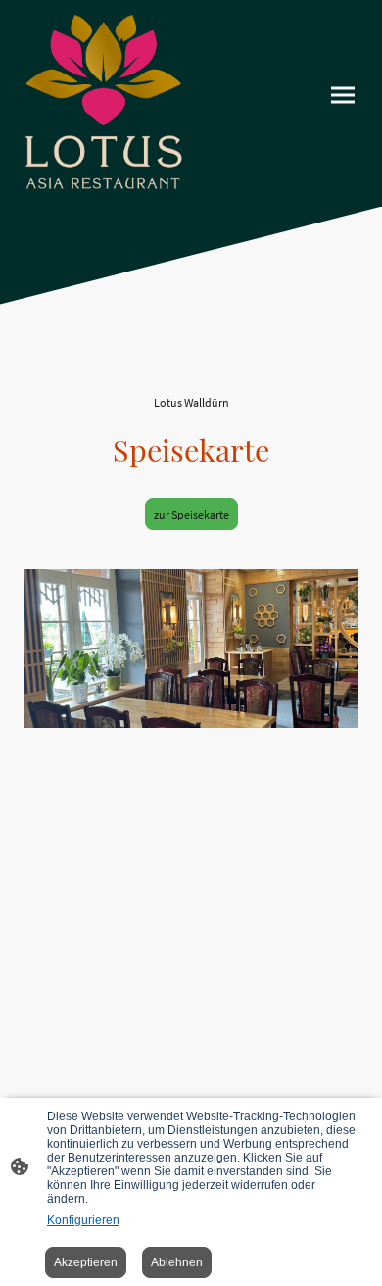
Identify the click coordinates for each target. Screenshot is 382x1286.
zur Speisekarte (191, 514)
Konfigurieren (83, 1220)
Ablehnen (177, 1262)
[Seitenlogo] (103, 103)
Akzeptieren (86, 1262)
